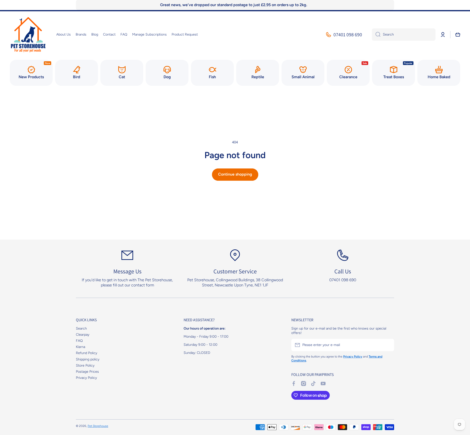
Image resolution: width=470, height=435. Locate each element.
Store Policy (85, 365)
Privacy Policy (86, 378)
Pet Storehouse (98, 426)
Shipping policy (87, 359)
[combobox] (403, 34)
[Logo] (28, 34)
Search (81, 328)
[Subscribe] (388, 345)
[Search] (376, 34)
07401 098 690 (347, 34)
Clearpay (82, 335)
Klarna (80, 347)
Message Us (127, 271)
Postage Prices (87, 372)
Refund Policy (86, 353)
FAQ (79, 341)
